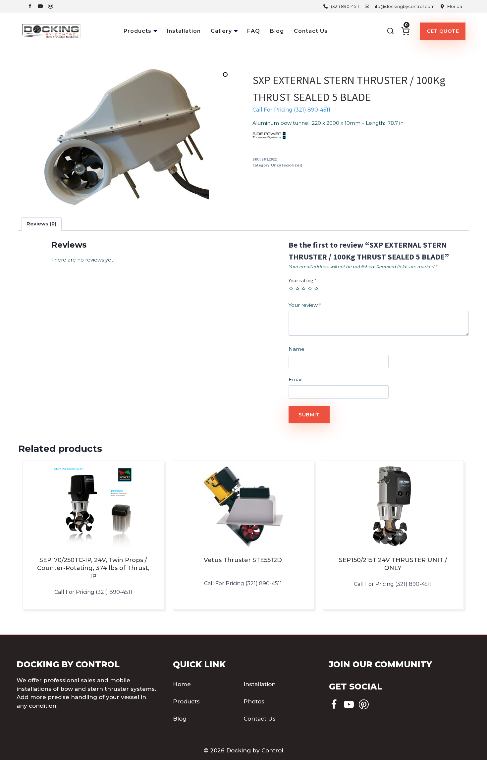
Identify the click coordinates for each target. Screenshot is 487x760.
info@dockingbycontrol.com (403, 6)
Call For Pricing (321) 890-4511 (291, 110)
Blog (277, 31)
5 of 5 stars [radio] (316, 288)
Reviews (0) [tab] (41, 224)
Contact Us (311, 31)
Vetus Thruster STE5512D (243, 560)
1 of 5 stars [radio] (291, 288)
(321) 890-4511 (345, 6)
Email (295, 379)
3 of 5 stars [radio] (303, 288)
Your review (305, 305)
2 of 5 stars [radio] (297, 288)
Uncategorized (286, 165)
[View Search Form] (390, 31)
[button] (156, 29)
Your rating (303, 280)
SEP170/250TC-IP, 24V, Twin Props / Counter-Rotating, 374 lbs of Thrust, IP (93, 568)
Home (182, 684)
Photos (254, 701)
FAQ (253, 31)
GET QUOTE (443, 31)
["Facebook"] (30, 6)
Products (186, 701)
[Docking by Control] (51, 31)
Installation (184, 31)
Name (296, 349)
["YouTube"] (40, 6)
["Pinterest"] (50, 6)
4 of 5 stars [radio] (309, 288)
